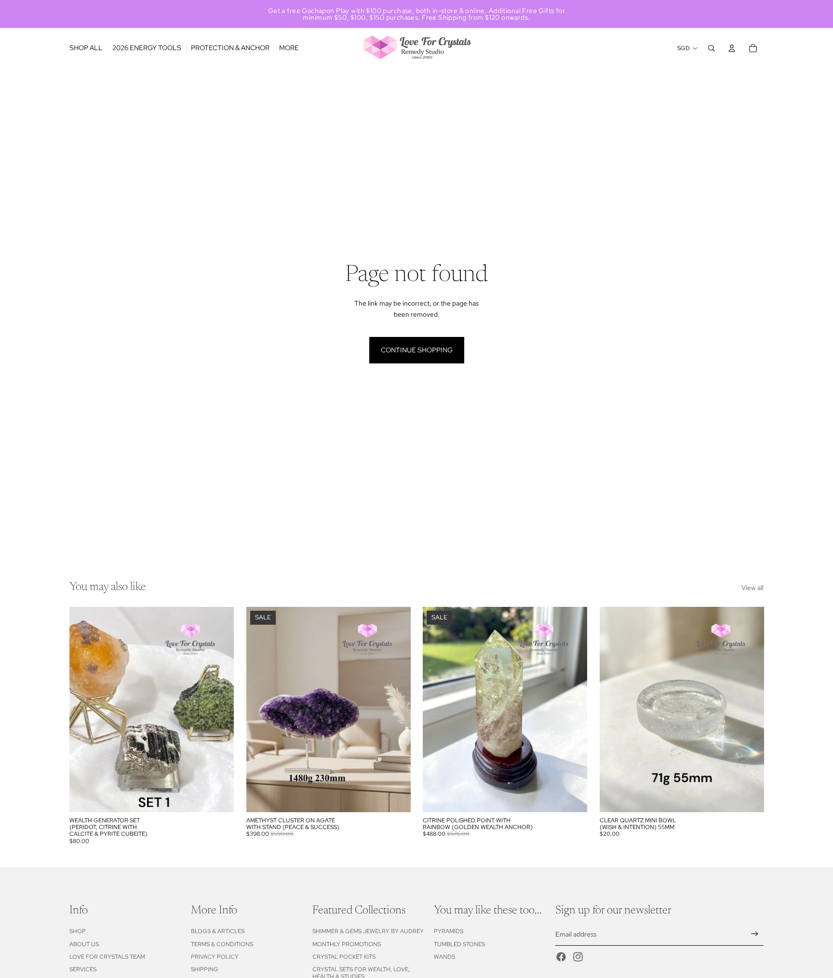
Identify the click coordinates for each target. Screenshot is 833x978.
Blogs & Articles (217, 931)
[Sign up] (755, 934)
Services (82, 969)
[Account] (731, 48)
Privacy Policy (215, 957)
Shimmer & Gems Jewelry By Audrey (368, 931)
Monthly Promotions (346, 944)
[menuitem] (289, 48)
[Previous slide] (437, 709)
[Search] (711, 48)
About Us (84, 944)
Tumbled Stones (459, 944)
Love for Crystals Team (107, 957)
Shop (77, 931)
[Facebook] (561, 957)
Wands (444, 957)
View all (752, 587)
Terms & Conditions (222, 944)
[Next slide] (572, 709)
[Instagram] (578, 957)
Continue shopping (417, 350)
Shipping (204, 969)
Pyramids (448, 931)
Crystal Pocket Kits (344, 957)
